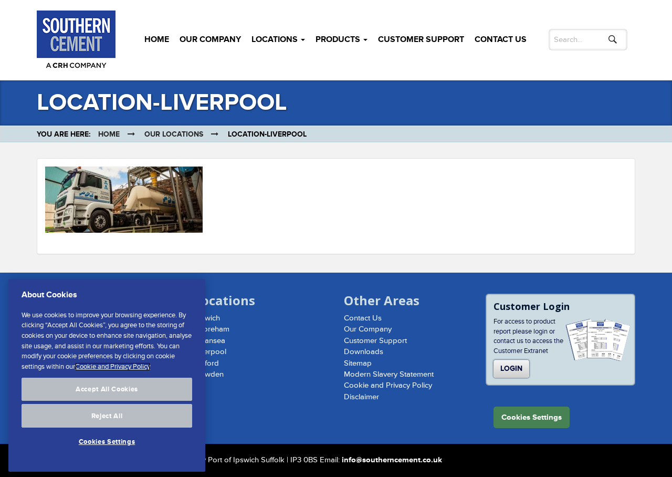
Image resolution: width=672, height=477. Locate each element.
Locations (275, 39)
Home (156, 39)
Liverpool (210, 352)
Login (511, 368)
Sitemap (358, 363)
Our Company (210, 39)
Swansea (209, 341)
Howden (209, 374)
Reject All (107, 415)
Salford (206, 363)
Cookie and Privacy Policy (388, 385)
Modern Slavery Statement (389, 374)
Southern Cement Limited (76, 42)
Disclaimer (361, 397)
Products (339, 39)
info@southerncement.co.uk (392, 460)
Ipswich (207, 318)
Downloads (363, 352)
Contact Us (501, 39)
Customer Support (421, 39)
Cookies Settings (107, 442)
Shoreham (211, 329)
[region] (106, 375)
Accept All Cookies (107, 389)
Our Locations (173, 134)
